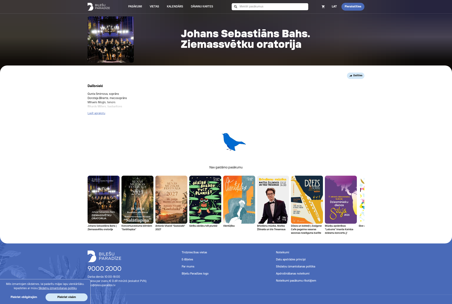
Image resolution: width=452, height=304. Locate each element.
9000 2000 (104, 269)
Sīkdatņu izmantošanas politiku (57, 288)
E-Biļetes (187, 259)
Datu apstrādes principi (291, 259)
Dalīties (357, 75)
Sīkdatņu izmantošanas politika (295, 266)
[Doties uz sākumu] (104, 256)
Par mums (188, 266)
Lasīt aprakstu (96, 113)
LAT (334, 6)
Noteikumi (282, 252)
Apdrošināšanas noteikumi (293, 273)
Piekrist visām (66, 297)
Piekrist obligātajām (24, 297)
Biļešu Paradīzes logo (195, 273)
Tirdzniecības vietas (194, 252)
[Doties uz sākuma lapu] (99, 7)
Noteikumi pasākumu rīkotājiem (296, 280)
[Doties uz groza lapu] (318, 7)
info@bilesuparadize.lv (101, 285)
